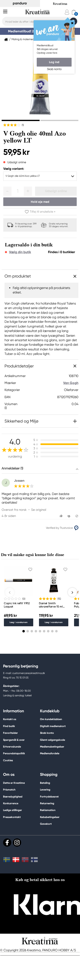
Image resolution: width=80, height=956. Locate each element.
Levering (45, 789)
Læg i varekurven (18, 622)
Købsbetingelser (49, 817)
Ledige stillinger (12, 810)
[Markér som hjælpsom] (62, 516)
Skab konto (47, 732)
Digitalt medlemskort (53, 726)
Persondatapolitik (14, 753)
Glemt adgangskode (52, 739)
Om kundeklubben (51, 719)
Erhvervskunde (12, 746)
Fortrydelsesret (49, 796)
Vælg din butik (20, 252)
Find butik (9, 726)
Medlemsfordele (49, 753)
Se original (38, 510)
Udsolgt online (56, 191)
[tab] (21, 120)
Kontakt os (9, 719)
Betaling (45, 782)
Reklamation (47, 810)
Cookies (8, 760)
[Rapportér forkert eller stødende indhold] (76, 516)
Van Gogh (70, 383)
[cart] (74, 12)
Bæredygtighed (12, 796)
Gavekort (46, 823)
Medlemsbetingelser (52, 746)
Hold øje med (40, 202)
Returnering (47, 803)
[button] (7, 191)
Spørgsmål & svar (14, 739)
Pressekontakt (12, 817)
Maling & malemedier (24, 39)
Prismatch (9, 789)
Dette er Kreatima (14, 782)
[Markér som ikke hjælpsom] (69, 516)
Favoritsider (10, 732)
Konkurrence (10, 803)
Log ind (54, 62)
